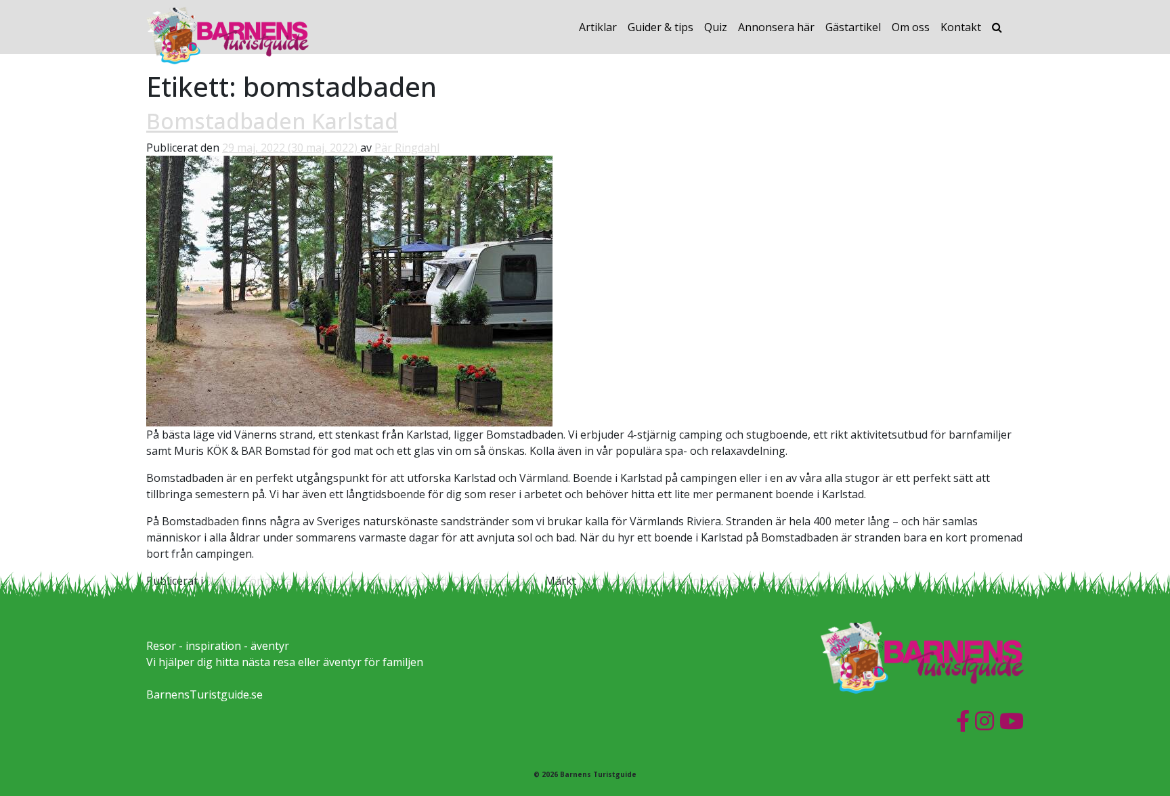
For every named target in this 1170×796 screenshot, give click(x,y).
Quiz (715, 27)
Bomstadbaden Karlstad (272, 120)
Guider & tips (660, 27)
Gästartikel (853, 27)
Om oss (911, 27)
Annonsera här (776, 27)
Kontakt (960, 27)
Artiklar (598, 27)
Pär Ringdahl (406, 147)
